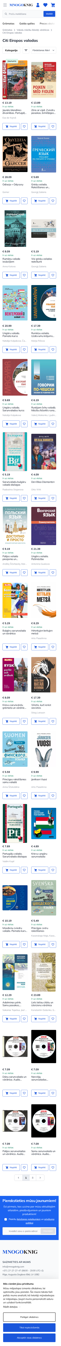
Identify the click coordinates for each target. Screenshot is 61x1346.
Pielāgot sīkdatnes (29, 1317)
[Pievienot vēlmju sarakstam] (24, 126)
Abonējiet (48, 1231)
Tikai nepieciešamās (29, 1327)
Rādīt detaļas (10, 1306)
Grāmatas (8, 23)
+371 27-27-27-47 (12, 1270)
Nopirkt (13, 126)
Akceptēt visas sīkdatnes (29, 1337)
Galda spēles (27, 23)
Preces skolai (47, 23)
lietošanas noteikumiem (29, 1219)
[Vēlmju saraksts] (45, 5)
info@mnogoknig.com (13, 1266)
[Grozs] (53, 5)
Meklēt (49, 13)
